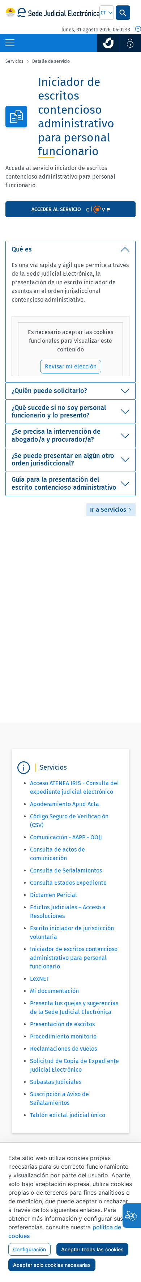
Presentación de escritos (62, 1024)
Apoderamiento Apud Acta (64, 804)
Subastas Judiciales (55, 1081)
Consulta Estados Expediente (68, 882)
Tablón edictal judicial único (67, 1115)
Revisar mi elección (71, 366)
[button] (106, 12)
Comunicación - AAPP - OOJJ (66, 837)
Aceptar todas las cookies (92, 1249)
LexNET (39, 978)
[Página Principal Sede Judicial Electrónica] (58, 13)
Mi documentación (54, 991)
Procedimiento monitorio (63, 1036)
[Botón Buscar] (123, 12)
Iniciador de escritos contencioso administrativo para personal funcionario (74, 958)
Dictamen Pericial (53, 895)
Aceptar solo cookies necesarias (52, 1265)
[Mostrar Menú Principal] (10, 43)
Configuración (29, 1249)
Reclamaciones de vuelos (63, 1048)
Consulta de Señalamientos (66, 870)
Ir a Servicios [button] (109, 509)
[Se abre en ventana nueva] (108, 43)
